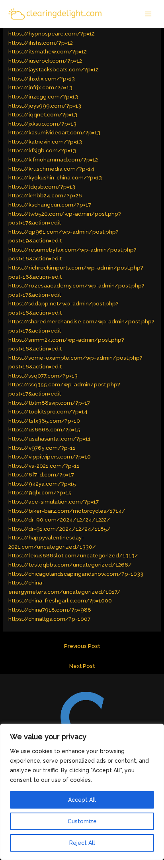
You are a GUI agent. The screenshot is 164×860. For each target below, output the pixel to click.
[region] (82, 792)
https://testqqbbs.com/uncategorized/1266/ (70, 564)
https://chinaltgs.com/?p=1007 (49, 619)
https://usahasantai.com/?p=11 (49, 438)
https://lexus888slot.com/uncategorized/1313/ (73, 555)
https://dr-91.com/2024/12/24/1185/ (59, 528)
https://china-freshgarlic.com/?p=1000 (60, 600)
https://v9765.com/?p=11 (42, 448)
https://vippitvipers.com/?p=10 (49, 456)
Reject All (82, 843)
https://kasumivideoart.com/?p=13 (54, 132)
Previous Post (82, 646)
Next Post (82, 666)
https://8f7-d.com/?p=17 (41, 474)
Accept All (82, 800)
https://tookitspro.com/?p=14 (48, 411)
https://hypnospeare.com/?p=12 (51, 33)
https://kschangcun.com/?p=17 (49, 204)
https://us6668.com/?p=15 (44, 429)
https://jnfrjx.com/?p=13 (40, 87)
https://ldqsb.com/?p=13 (41, 186)
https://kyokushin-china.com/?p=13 (55, 177)
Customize (82, 821)
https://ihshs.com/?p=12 (40, 42)
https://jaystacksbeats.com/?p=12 (53, 69)
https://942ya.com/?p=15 (42, 483)
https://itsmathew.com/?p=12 (47, 51)
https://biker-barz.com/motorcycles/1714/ (66, 511)
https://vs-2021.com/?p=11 (44, 465)
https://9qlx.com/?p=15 (40, 492)
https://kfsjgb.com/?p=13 (42, 150)
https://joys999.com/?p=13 (44, 105)
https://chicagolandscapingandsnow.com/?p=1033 (75, 574)
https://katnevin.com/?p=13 (45, 141)
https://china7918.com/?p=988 (49, 609)
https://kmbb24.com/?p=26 (45, 195)
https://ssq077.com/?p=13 (43, 375)
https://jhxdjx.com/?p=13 (41, 78)
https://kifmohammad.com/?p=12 (53, 159)
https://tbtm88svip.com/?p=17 (49, 402)
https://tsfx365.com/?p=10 (44, 420)
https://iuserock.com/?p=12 (45, 60)
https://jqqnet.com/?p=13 (42, 114)
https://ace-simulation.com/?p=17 (53, 501)
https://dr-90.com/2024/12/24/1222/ (59, 519)
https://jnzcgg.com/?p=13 (43, 96)
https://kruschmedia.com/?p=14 (51, 168)
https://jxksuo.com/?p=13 (42, 123)
